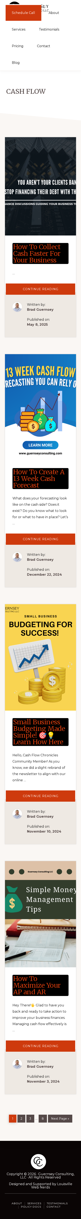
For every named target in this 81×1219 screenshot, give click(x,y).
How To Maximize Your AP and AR (37, 985)
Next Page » (60, 1118)
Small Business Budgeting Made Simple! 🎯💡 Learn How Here (39, 732)
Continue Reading (49, 291)
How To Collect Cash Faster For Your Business (36, 253)
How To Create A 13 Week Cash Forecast (39, 478)
